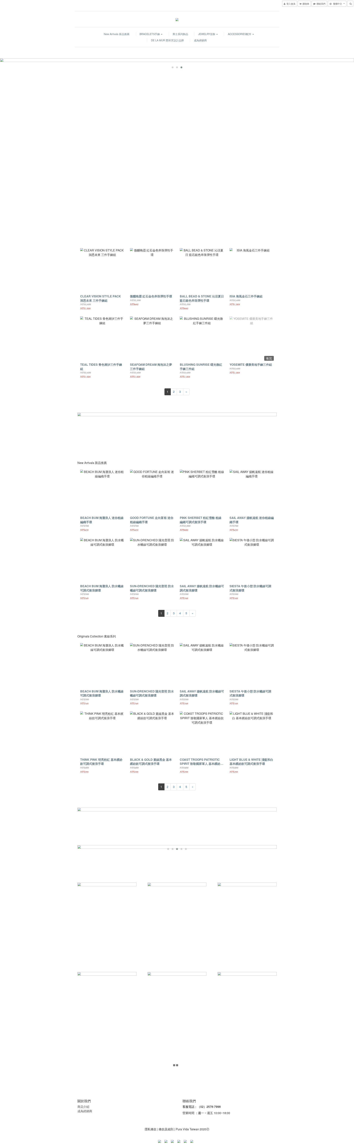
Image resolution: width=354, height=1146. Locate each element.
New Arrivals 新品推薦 (116, 34)
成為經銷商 (200, 40)
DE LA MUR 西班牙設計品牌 (167, 40)
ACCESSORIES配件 (240, 34)
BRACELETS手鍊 (150, 34)
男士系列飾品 (180, 34)
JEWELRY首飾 (207, 34)
